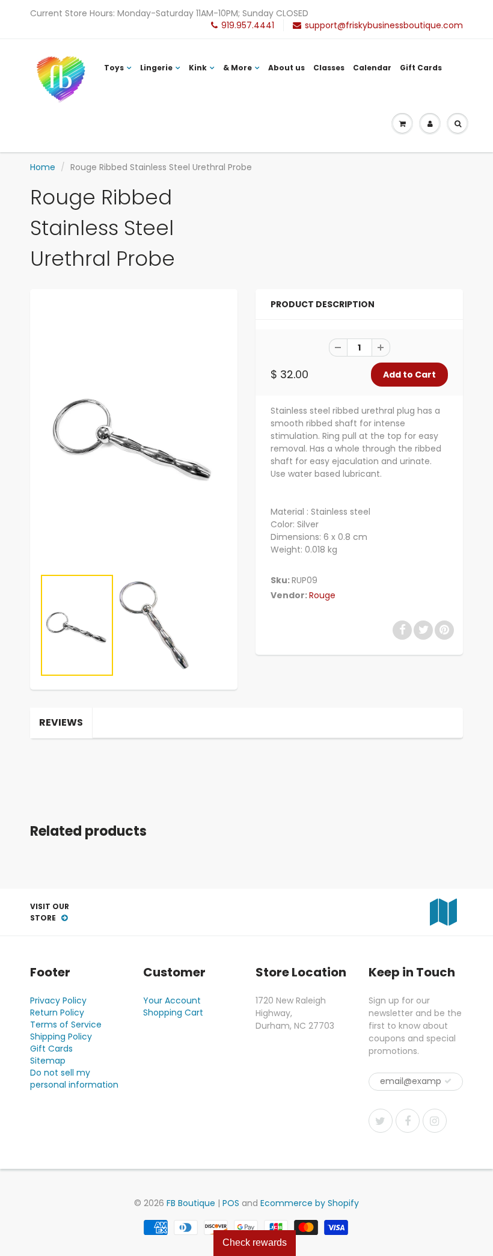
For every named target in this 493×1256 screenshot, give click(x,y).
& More (237, 68)
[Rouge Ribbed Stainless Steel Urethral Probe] (134, 434)
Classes (328, 68)
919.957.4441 (247, 25)
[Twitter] (381, 1121)
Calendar (372, 68)
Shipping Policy (61, 1037)
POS (230, 1203)
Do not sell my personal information (74, 1079)
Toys (114, 68)
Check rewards (254, 1242)
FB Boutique (191, 1203)
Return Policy (57, 1012)
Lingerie (156, 68)
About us (286, 68)
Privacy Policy (58, 1000)
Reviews (61, 722)
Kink (198, 68)
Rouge (322, 595)
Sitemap (48, 1061)
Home (42, 167)
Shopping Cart (173, 1012)
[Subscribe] (448, 1081)
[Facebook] (408, 1121)
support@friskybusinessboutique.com (384, 25)
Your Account (172, 1000)
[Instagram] (435, 1121)
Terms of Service (66, 1025)
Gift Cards (421, 68)
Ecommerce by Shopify (309, 1203)
